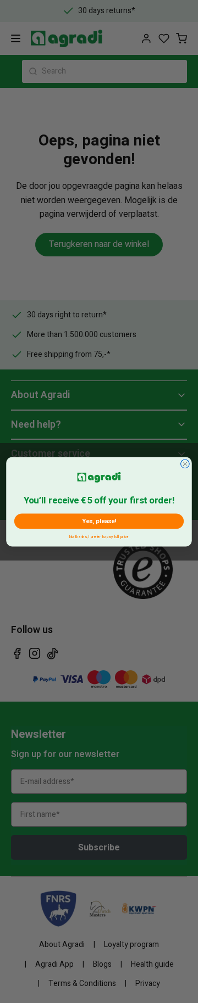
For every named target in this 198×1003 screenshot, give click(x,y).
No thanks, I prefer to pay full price (99, 535)
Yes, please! (99, 520)
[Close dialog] (185, 463)
